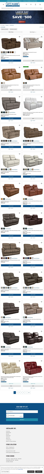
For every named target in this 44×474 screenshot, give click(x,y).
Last (29, 392)
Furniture (7, 25)
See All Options (3, 53)
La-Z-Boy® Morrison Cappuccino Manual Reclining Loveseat (10, 260)
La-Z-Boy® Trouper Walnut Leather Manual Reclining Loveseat (11, 348)
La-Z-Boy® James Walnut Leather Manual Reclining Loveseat (10, 230)
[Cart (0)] (40, 4)
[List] (26, 4)
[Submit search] (41, 8)
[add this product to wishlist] (19, 36)
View (33, 60)
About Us (8, 438)
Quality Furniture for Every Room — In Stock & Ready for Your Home (22, 1)
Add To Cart (11, 60)
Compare (11, 62)
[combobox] (33, 32)
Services (8, 437)
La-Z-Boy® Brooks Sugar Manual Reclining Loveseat (9, 171)
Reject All (38, 471)
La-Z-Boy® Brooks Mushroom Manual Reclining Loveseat (10, 142)
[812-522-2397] (35, 4)
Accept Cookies (31, 471)
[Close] (42, 467)
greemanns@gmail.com (14, 452)
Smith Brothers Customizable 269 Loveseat (29, 52)
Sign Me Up (22, 419)
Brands (7, 434)
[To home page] (13, 4)
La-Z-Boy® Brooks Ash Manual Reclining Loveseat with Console (33, 142)
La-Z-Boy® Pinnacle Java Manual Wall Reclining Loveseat (10, 289)
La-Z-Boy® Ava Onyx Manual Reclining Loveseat (8, 114)
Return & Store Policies (11, 441)
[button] (3, 4)
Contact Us (8, 440)
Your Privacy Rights (5, 471)
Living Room (12, 25)
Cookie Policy (20, 469)
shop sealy (22, 21)
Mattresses (8, 432)
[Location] (31, 4)
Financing (8, 435)
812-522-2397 (12, 451)
